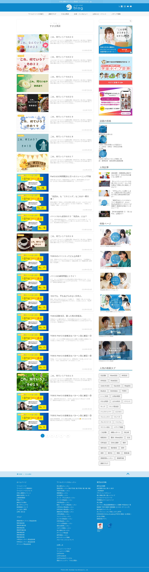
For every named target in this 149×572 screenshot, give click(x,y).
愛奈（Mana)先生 (117, 437)
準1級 (73, 488)
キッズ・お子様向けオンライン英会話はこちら (112, 268)
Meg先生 (128, 386)
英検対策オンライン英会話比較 (27, 521)
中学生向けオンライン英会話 (106, 361)
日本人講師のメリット (24, 493)
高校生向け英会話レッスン (65, 512)
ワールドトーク (22, 486)
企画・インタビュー (81, 14)
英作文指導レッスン (63, 526)
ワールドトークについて (24, 490)
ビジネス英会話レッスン (64, 500)
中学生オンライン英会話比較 (26, 542)
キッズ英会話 (113, 406)
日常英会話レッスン (63, 502)
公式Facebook (61, 556)
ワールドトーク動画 (63, 551)
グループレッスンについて (65, 539)
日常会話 (104, 443)
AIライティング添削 (63, 537)
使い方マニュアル (22, 505)
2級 (77, 488)
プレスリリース (106, 422)
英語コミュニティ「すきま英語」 (67, 560)
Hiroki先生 (114, 381)
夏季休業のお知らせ (106, 134)
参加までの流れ (22, 502)
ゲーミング (125, 507)
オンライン (103, 311)
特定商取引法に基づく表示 (105, 488)
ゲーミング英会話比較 (24, 544)
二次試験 (104, 432)
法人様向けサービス (63, 530)
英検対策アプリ (102, 519)
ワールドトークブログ (64, 549)
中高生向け (125, 505)
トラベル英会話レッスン (64, 523)
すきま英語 (65, 14)
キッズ (103, 406)
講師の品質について (23, 495)
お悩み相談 (116, 396)
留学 (122, 448)
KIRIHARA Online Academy (106, 514)
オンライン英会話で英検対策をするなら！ (111, 246)
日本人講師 (114, 443)
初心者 (126, 432)
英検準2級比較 (21, 530)
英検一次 (124, 514)
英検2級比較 (21, 528)
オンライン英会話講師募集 (105, 505)
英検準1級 (120, 458)
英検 (118, 453)
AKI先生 (124, 375)
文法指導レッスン (62, 495)
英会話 (107, 311)
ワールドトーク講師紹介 (24, 488)
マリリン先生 (105, 427)
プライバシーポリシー (104, 493)
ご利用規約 (100, 490)
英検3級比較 (21, 532)
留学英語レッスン (62, 535)
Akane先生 (113, 375)
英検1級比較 (21, 523)
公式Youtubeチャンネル (64, 558)
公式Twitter (60, 553)
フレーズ (117, 417)
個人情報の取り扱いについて (106, 495)
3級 (83, 488)
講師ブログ (52, 14)
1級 (70, 488)
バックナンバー (106, 412)
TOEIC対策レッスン (63, 490)
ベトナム (118, 422)
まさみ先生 (116, 401)
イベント (127, 401)
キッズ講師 (117, 505)
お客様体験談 (21, 497)
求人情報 (99, 502)
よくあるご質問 (22, 509)
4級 (86, 488)
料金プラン (20, 500)
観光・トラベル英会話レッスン (67, 505)
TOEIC (124, 391)
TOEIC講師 (105, 507)
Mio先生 (103, 391)
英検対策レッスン (107, 458)
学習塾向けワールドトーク (105, 500)
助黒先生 (104, 437)
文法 (128, 437)
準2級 (80, 488)
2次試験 (103, 375)
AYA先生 (103, 381)
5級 (89, 488)
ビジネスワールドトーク (104, 497)
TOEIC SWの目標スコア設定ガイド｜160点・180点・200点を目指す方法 (110, 146)
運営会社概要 (101, 486)
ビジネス (118, 412)
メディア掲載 (116, 14)
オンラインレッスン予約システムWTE (109, 512)
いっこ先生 (104, 396)
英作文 (110, 453)
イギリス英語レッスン (64, 528)
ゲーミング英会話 (62, 532)
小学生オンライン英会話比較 (26, 539)
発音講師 (112, 507)
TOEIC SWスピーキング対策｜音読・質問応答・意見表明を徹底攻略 (111, 160)
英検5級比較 (21, 537)
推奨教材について (22, 507)
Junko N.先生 (105, 386)
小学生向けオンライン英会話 (106, 336)
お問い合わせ (21, 512)
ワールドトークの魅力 (36, 14)
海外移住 (114, 448)
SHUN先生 (114, 391)
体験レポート (115, 432)
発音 (102, 453)
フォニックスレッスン (64, 516)
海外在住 (104, 448)
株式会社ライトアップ (104, 509)
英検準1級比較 (21, 525)
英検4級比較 (21, 535)
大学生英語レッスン (63, 514)
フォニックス (105, 417)
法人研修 (101, 516)
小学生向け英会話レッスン (65, 507)
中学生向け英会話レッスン (65, 509)
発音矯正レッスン (62, 493)
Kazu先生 (117, 386)
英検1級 (126, 453)
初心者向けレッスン (63, 486)
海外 (124, 443)
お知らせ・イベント (99, 14)
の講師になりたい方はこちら (116, 311)
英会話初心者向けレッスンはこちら (109, 289)
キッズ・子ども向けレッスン (66, 497)
